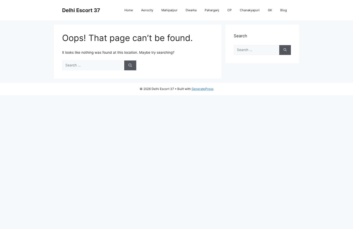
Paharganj (212, 10)
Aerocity (147, 10)
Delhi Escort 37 (81, 10)
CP (229, 10)
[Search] (130, 65)
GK (270, 10)
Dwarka (191, 10)
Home (128, 10)
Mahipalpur (169, 10)
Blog (283, 10)
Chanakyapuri (250, 10)
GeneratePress (202, 89)
